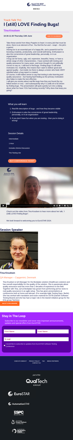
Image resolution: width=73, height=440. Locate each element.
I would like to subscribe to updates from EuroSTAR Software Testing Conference (31, 345)
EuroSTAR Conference (36, 4)
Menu (36, 9)
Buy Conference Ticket (22, 161)
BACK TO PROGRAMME (9, 303)
